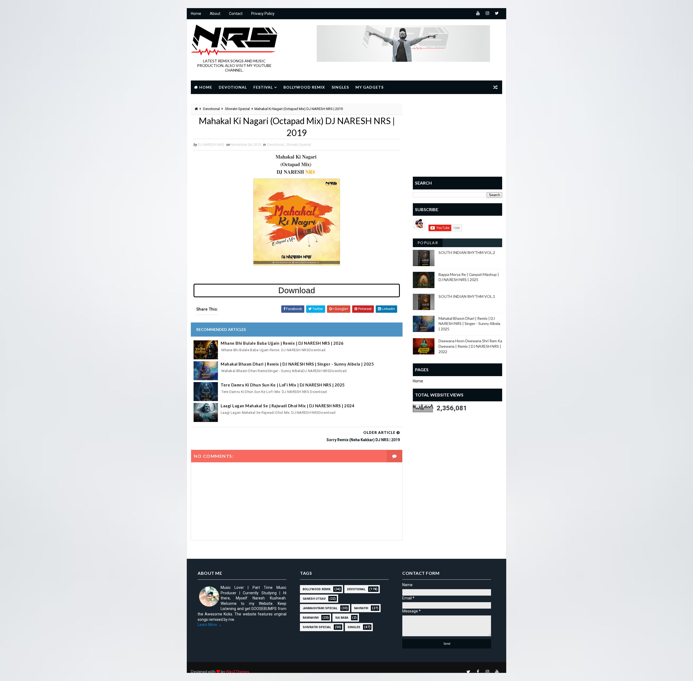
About (215, 13)
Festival (263, 87)
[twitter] (497, 13)
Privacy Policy (262, 13)
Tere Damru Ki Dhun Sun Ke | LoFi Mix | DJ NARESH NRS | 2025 (283, 384)
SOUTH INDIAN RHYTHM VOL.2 (467, 252)
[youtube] (478, 13)
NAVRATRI (361, 608)
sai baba (341, 617)
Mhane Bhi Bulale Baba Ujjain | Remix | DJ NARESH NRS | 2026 (282, 343)
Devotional (233, 87)
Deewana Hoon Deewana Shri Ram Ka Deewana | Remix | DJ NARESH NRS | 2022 (470, 346)
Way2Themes (237, 671)
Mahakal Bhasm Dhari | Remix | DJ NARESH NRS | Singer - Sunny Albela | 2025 (297, 364)
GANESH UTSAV (314, 599)
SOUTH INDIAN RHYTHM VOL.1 (467, 296)
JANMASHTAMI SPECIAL (320, 608)
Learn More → (210, 624)
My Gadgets (369, 87)
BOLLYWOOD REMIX (317, 589)
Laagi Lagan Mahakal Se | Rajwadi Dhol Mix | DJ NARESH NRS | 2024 (287, 405)
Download (296, 290)
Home (196, 13)
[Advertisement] (457, 137)
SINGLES (354, 627)
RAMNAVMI (311, 617)
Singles (340, 87)
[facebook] (478, 671)
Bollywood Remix (304, 87)
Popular (427, 242)
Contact (236, 13)
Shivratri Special (237, 109)
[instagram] (487, 13)
